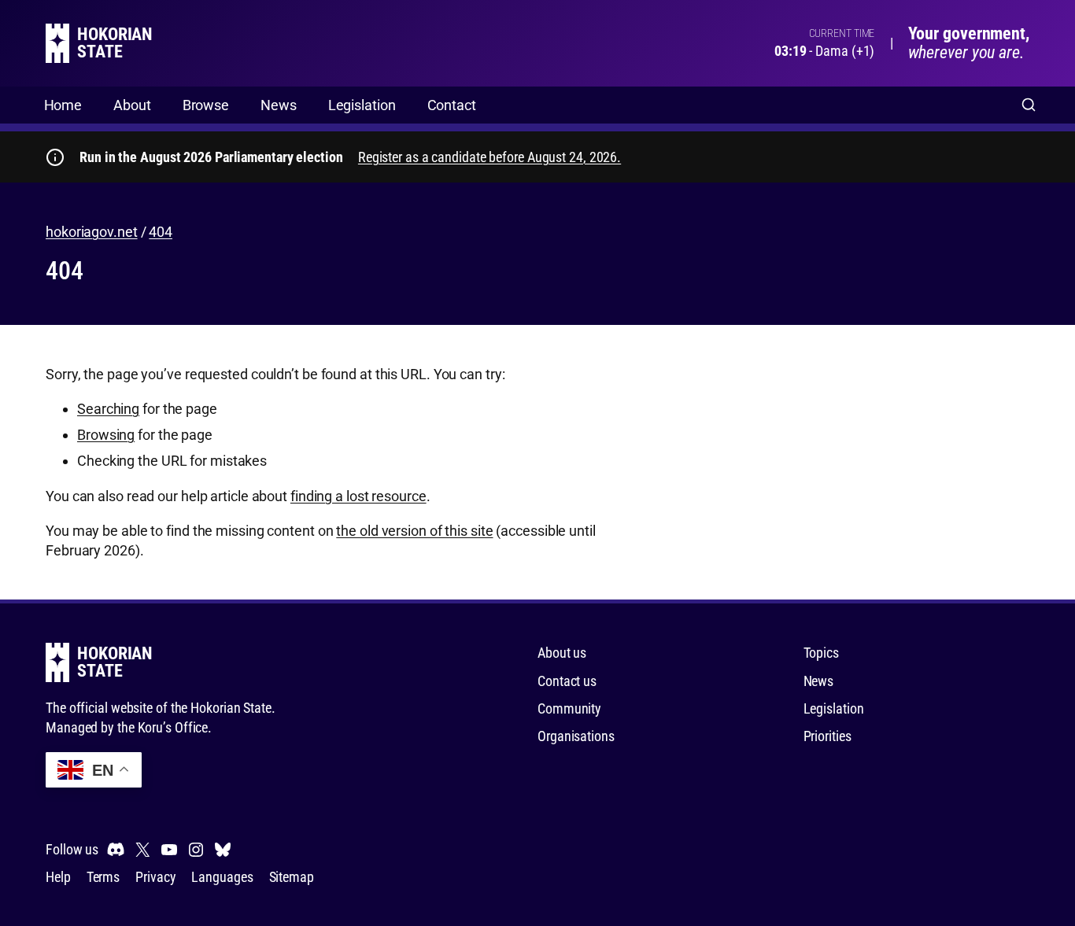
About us (562, 652)
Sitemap (291, 877)
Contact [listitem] (451, 105)
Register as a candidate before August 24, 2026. (489, 157)
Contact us (567, 681)
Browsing (106, 434)
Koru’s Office (173, 727)
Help (58, 877)
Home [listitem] (63, 105)
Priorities (827, 736)
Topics (821, 652)
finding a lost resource (358, 496)
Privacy (155, 877)
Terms (103, 877)
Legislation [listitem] (362, 105)
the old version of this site (414, 530)
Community (569, 708)
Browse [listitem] (206, 105)
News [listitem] (278, 105)
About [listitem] (132, 105)
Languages (222, 877)
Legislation (833, 708)
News (818, 681)
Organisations (576, 736)
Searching (108, 408)
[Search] (1028, 105)
